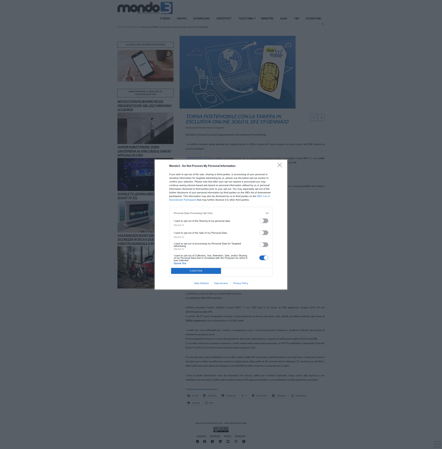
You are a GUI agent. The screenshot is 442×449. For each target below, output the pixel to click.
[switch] (263, 220)
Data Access (221, 283)
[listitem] (221, 213)
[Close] (280, 166)
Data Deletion (201, 283)
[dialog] (221, 224)
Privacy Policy (240, 283)
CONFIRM (196, 271)
